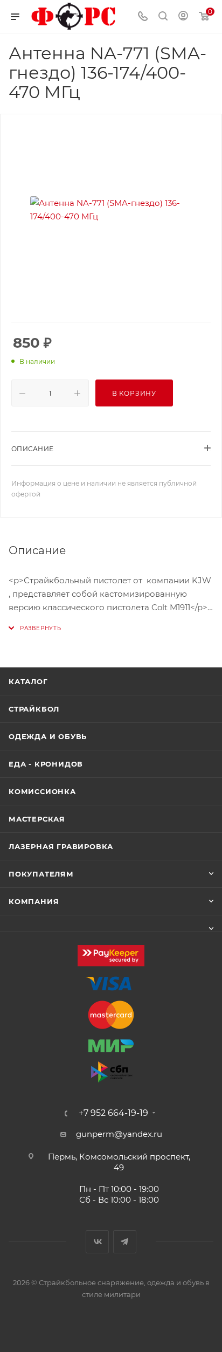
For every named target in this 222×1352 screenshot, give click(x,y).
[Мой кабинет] (183, 17)
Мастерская (37, 819)
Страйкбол (34, 709)
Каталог (28, 681)
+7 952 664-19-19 (113, 1113)
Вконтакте (97, 1241)
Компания (34, 901)
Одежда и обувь (48, 736)
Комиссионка (42, 791)
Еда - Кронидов (46, 764)
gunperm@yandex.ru (119, 1134)
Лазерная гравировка (61, 846)
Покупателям (41, 874)
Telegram (124, 1241)
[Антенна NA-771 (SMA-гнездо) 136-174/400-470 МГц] (111, 210)
